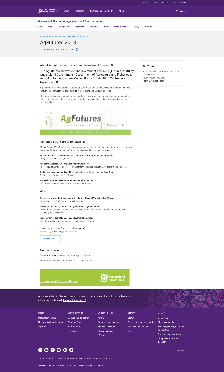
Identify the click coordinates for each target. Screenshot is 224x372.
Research (80, 11)
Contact (182, 3)
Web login (182, 350)
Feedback (101, 365)
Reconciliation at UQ (74, 300)
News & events (121, 27)
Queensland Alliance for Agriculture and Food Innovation (70, 21)
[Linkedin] (46, 350)
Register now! (50, 238)
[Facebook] (40, 350)
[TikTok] (71, 350)
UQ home (145, 3)
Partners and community (101, 11)
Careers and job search (78, 318)
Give (173, 3)
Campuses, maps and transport (168, 340)
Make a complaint (166, 322)
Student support (105, 331)
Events (165, 3)
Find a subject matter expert (51, 322)
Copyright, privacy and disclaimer (51, 365)
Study (66, 11)
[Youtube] (59, 350)
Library (131, 318)
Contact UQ (163, 318)
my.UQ (101, 318)
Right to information (87, 365)
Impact (107, 27)
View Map (88, 260)
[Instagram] (65, 350)
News (155, 3)
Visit (130, 331)
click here (73, 231)
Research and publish (138, 326)
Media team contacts (47, 318)
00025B (95, 358)
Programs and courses (108, 322)
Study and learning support (140, 322)
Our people (64, 27)
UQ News (42, 326)
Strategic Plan (74, 322)
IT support (72, 331)
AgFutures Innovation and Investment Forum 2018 (65, 36)
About (121, 11)
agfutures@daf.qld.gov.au (79, 255)
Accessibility (72, 365)
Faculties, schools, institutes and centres (171, 328)
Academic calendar (107, 326)
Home (41, 27)
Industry (93, 27)
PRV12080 (110, 358)
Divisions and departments (170, 334)
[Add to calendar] (77, 49)
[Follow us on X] (53, 350)
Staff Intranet (74, 326)
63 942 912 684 (76, 358)
